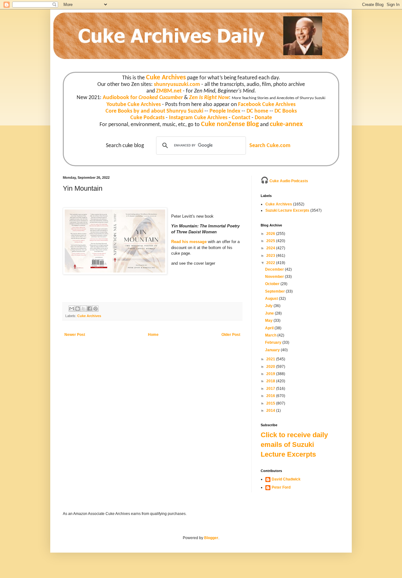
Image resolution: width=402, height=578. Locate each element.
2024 (271, 248)
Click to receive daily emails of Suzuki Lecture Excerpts (294, 444)
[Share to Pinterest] (95, 308)
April (269, 328)
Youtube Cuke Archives (133, 105)
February (273, 342)
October (272, 284)
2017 (271, 388)
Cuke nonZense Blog (230, 124)
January (273, 350)
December (275, 269)
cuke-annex (286, 124)
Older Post (230, 334)
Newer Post (74, 334)
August (272, 298)
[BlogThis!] (77, 308)
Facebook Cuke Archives (267, 105)
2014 (271, 410)
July (269, 306)
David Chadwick (286, 479)
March (271, 335)
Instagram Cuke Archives (198, 118)
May (269, 320)
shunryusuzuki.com (177, 84)
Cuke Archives (166, 77)
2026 (271, 233)
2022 (271, 263)
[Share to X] (83, 308)
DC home (257, 111)
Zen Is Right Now (209, 98)
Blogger (211, 538)
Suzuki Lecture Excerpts (287, 210)
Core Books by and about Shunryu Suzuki (154, 111)
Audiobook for (143, 98)
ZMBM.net (169, 91)
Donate (263, 118)
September (275, 291)
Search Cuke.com (270, 146)
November (275, 276)
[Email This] (71, 308)
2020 (271, 366)
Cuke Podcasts (147, 118)
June (270, 313)
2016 (271, 396)
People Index (224, 111)
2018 (271, 381)
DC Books (285, 111)
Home (153, 334)
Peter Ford (281, 487)
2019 (271, 374)
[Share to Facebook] (89, 308)
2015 (271, 403)
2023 (271, 255)
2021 (271, 359)
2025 (271, 241)
